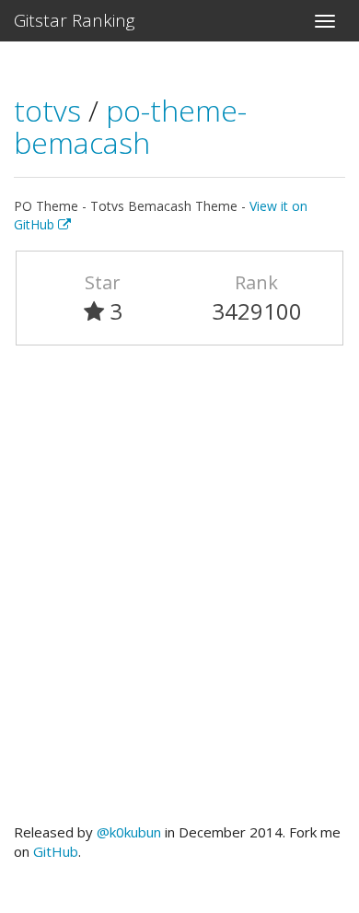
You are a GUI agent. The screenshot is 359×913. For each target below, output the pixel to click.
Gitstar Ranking (74, 20)
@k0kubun (129, 832)
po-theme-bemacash (130, 126)
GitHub (55, 851)
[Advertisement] (179, 592)
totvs (51, 110)
